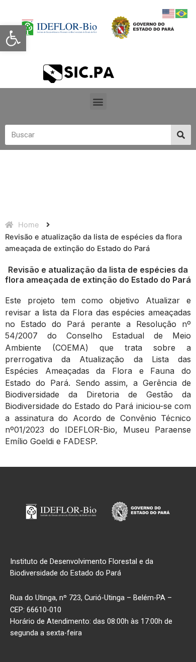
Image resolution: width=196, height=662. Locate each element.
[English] (168, 13)
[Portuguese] (181, 13)
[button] (13, 38)
